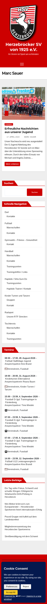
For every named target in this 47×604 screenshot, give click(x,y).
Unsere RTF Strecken (17, 317)
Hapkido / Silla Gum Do (16, 279)
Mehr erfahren (12, 164)
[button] (38, 64)
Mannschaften (13, 227)
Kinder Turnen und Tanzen (17, 296)
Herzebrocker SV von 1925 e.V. (23, 47)
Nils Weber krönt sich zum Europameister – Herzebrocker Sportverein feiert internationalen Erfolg (23, 507)
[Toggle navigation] (21, 64)
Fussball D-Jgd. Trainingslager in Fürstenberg (21, 400)
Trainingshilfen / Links (17, 272)
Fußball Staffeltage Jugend (18, 361)
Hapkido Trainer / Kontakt (19, 289)
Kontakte (11, 216)
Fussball (8, 124)
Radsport (9, 312)
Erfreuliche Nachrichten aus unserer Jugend (21, 130)
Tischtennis (10, 324)
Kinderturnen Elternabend (17, 379)
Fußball (8, 223)
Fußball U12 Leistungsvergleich (20, 461)
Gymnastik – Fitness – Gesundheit (21, 240)
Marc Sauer (30, 137)
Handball (9, 251)
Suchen (8, 183)
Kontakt (10, 244)
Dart (7, 212)
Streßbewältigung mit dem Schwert (21, 536)
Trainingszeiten (14, 266)
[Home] (4, 64)
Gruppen (11, 300)
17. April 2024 (13, 137)
